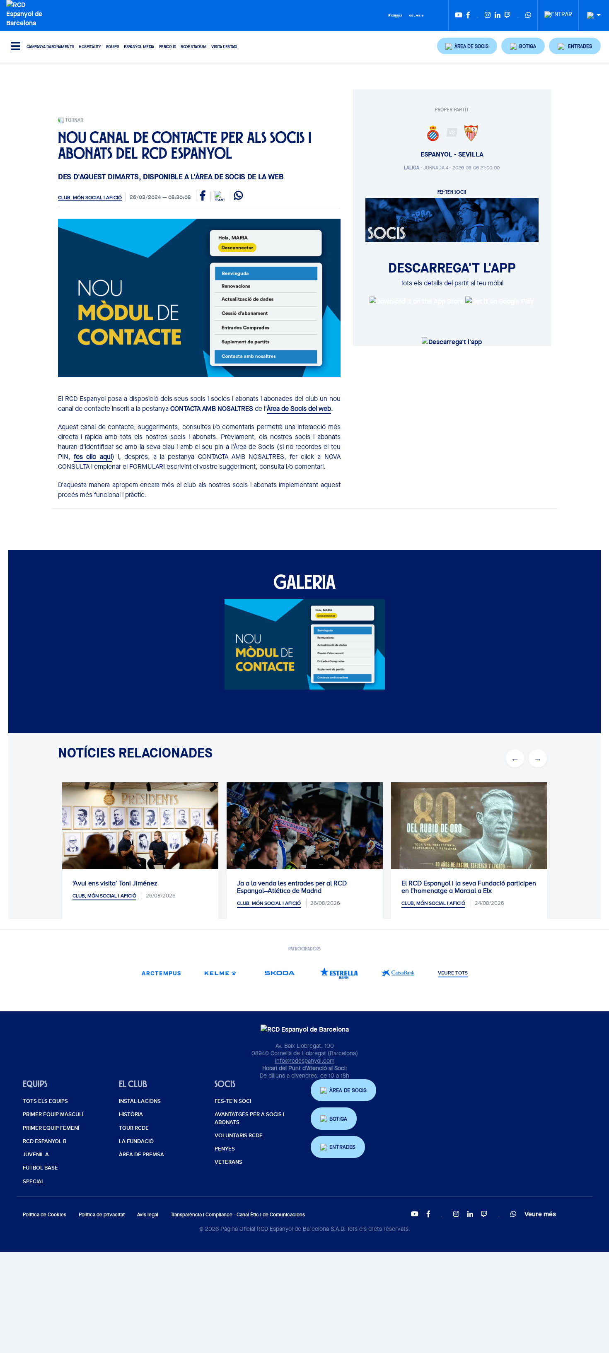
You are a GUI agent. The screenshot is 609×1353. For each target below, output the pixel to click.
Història (131, 1114)
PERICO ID (167, 46)
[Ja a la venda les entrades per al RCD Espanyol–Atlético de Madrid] (305, 834)
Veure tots (453, 973)
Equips (112, 46)
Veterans (228, 1162)
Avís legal (147, 1214)
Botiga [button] (338, 1118)
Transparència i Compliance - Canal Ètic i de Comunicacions (238, 1214)
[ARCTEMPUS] (161, 973)
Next (538, 758)
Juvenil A (36, 1154)
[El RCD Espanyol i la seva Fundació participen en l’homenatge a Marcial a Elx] (469, 835)
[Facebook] (468, 15)
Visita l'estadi (224, 46)
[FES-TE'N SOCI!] (452, 219)
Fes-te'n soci (233, 1101)
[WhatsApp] (528, 15)
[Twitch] (507, 15)
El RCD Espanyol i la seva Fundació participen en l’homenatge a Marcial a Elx (468, 887)
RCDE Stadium (193, 46)
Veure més (540, 1213)
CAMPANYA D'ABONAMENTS (50, 46)
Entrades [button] (342, 1146)
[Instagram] (488, 15)
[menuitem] (558, 12)
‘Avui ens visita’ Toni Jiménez (114, 883)
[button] (467, 46)
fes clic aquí (92, 456)
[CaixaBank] (398, 973)
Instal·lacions (140, 1101)
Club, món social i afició (90, 197)
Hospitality (90, 46)
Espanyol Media (139, 46)
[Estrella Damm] (395, 15)
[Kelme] (416, 15)
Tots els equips (45, 1101)
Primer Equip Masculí (53, 1114)
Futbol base (40, 1168)
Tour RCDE (134, 1128)
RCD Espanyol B (44, 1141)
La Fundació (136, 1141)
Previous (515, 758)
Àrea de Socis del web (299, 408)
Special (33, 1181)
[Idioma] (591, 15)
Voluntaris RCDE (239, 1135)
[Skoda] (280, 973)
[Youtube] (458, 15)
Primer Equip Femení (51, 1128)
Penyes (225, 1149)
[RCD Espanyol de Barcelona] (26, 12)
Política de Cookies (44, 1214)
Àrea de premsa (141, 1154)
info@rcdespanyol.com (304, 1060)
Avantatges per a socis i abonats (249, 1118)
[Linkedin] (497, 15)
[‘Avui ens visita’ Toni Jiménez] (140, 834)
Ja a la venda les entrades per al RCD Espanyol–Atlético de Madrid (292, 887)
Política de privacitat (102, 1214)
